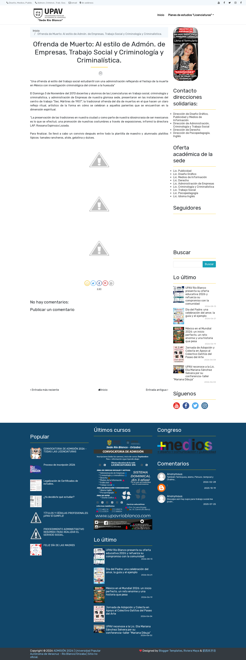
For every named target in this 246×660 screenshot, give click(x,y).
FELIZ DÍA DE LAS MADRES (59, 545)
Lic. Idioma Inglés (184, 196)
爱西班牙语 (209, 650)
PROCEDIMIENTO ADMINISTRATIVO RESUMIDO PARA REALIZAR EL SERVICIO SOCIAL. (64, 532)
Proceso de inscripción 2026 (59, 464)
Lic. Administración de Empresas (193, 183)
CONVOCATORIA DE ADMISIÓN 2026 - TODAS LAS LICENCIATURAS (65, 450)
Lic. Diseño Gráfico (184, 174)
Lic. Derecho (181, 180)
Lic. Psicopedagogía (185, 193)
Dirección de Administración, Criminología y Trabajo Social (191, 125)
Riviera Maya (191, 650)
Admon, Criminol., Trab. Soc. (51, 2)
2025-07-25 (209, 504)
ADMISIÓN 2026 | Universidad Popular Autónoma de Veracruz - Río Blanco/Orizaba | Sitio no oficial (65, 654)
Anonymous (174, 474)
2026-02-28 (209, 482)
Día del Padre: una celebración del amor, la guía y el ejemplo (200, 313)
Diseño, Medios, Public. (20, 2)
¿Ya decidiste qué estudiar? (59, 497)
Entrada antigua (156, 389)
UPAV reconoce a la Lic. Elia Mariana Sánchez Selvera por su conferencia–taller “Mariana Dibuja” (194, 373)
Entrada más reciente (45, 389)
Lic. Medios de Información (190, 177)
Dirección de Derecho (186, 129)
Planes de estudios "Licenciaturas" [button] (190, 15)
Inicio (160, 15)
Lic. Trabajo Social (184, 190)
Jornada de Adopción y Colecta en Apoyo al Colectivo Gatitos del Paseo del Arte (200, 352)
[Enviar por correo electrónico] (87, 283)
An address (87, 2)
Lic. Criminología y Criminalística (193, 186)
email (74, 2)
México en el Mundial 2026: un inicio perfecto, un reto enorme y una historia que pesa (199, 335)
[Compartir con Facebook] (99, 283)
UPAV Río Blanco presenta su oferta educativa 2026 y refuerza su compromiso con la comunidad (197, 295)
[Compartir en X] (93, 283)
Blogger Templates (170, 650)
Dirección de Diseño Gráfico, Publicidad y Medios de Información (190, 117)
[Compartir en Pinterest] (105, 283)
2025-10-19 (210, 488)
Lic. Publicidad (182, 170)
